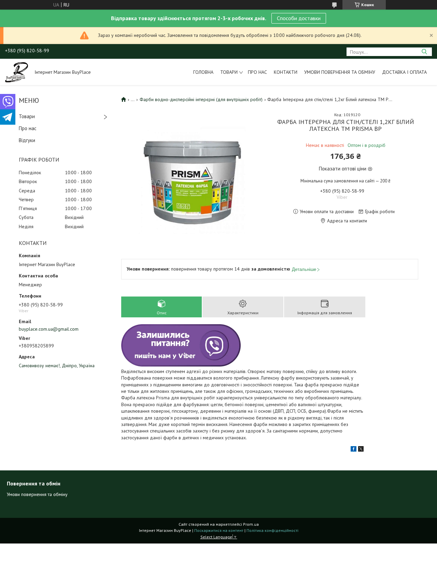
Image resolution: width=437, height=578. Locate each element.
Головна (203, 72)
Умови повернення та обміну (339, 72)
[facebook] (353, 450)
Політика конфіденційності (272, 530)
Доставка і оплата (404, 72)
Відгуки (27, 140)
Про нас (257, 72)
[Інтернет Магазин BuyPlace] (16, 72)
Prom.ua (251, 524)
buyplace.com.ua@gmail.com (49, 329)
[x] (361, 450)
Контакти (285, 72)
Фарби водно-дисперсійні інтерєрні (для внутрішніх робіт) (201, 99)
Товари (229, 72)
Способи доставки (299, 18)
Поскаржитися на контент (218, 530)
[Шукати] (424, 51)
